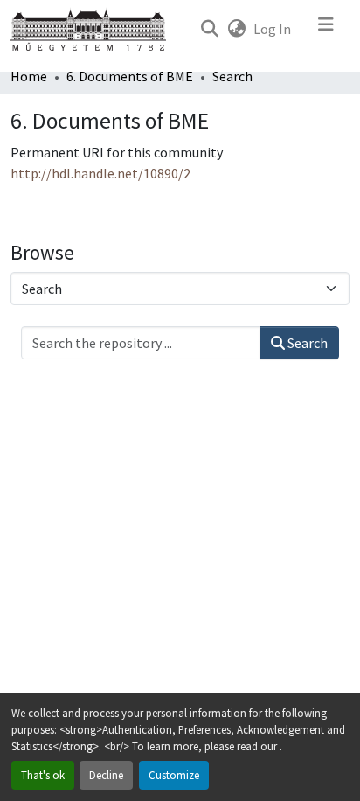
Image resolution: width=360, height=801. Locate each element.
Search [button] (306, 343)
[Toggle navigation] (326, 28)
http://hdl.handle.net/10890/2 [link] (100, 173)
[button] (209, 28)
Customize (174, 775)
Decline (106, 775)
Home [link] (28, 76)
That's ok (43, 775)
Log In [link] (272, 29)
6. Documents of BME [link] (129, 76)
